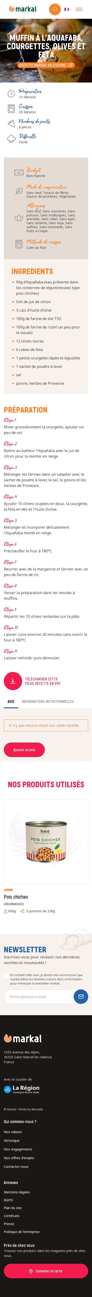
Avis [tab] (11, 701)
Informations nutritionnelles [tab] (48, 701)
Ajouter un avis (24, 749)
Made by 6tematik (31, 1109)
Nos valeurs (13, 1132)
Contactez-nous (16, 1166)
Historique (12, 1140)
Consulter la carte (49, 1271)
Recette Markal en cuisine (43, 65)
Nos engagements (18, 1149)
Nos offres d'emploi (19, 1158)
